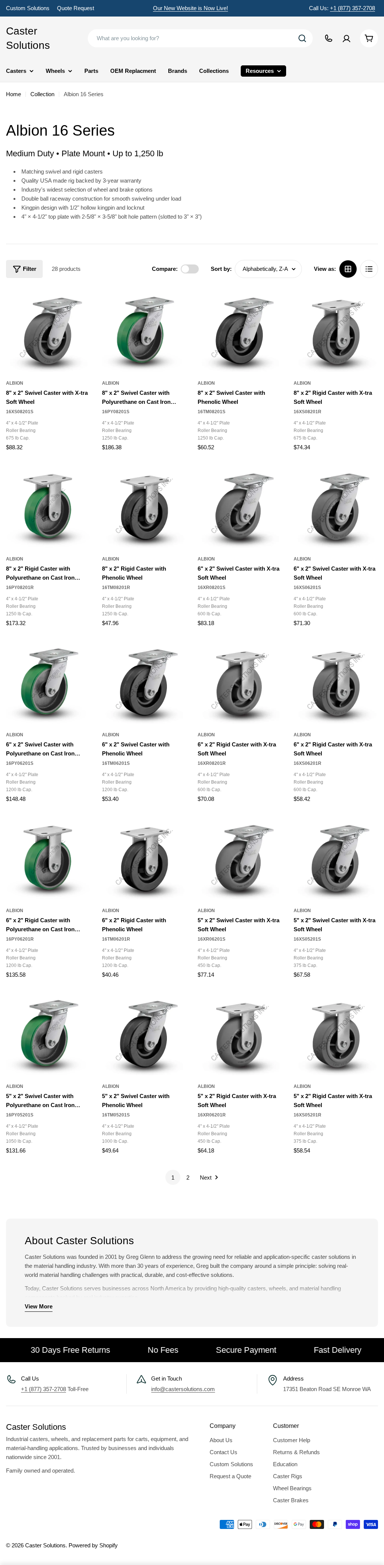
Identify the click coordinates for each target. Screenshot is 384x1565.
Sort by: (221, 269)
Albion (14, 383)
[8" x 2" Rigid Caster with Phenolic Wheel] (144, 505)
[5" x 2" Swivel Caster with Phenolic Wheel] (144, 1032)
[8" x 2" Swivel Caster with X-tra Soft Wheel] (48, 329)
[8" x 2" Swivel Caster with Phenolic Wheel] (240, 329)
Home (13, 94)
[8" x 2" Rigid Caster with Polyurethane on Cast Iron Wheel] (48, 505)
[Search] (302, 38)
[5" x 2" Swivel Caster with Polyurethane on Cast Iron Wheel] (48, 1032)
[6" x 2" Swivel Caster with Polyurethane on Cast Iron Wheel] (48, 681)
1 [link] (172, 1177)
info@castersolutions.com (183, 1389)
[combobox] (200, 38)
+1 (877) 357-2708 (352, 8)
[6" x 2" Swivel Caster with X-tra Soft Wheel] (240, 505)
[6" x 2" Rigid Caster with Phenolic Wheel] (144, 856)
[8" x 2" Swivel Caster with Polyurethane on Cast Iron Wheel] (144, 329)
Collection (42, 94)
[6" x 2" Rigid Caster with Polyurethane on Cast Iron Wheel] (48, 856)
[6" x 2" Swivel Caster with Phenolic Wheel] (144, 681)
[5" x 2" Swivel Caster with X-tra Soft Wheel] (240, 856)
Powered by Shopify (93, 1545)
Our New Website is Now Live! (190, 8)
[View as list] (369, 269)
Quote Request (75, 8)
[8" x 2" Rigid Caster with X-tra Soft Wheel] (336, 329)
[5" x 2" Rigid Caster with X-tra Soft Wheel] (240, 1032)
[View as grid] (348, 269)
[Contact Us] (328, 38)
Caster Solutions (28, 38)
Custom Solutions (28, 8)
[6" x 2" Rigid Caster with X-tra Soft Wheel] (240, 681)
